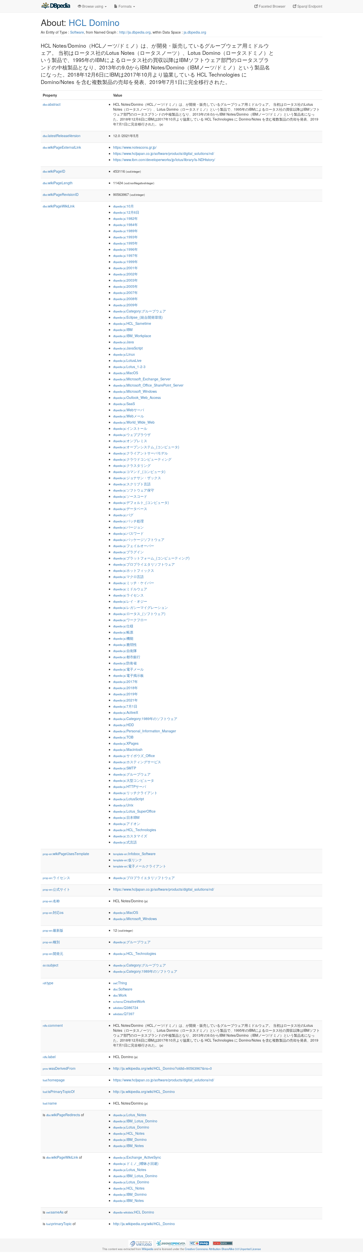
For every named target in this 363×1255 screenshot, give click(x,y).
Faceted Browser (271, 6)
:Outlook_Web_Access (137, 397)
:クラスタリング (132, 465)
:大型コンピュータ (133, 780)
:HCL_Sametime (132, 323)
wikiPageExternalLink (62, 147)
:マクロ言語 (128, 576)
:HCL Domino (133, 1212)
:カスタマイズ (130, 835)
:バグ (123, 514)
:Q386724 (125, 1007)
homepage (54, 1079)
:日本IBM (126, 817)
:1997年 (125, 255)
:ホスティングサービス (137, 761)
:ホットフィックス (133, 570)
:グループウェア (132, 774)
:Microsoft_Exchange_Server (142, 378)
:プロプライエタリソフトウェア (144, 564)
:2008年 (125, 298)
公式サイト (56, 889)
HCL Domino (94, 22)
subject (50, 965)
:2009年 (125, 304)
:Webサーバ (128, 409)
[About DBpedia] (55, 6)
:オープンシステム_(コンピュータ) (146, 446)
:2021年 (125, 700)
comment (53, 1025)
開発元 (53, 953)
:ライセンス (128, 595)
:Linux (124, 354)
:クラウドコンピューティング (142, 459)
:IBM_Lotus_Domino (135, 1120)
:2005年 (125, 286)
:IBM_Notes (128, 1145)
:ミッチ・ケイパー (133, 582)
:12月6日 (126, 212)
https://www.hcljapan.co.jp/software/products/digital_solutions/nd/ (163, 153)
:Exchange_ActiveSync (137, 1157)
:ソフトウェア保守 (133, 490)
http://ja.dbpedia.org (135, 32)
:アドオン (126, 823)
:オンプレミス (130, 440)
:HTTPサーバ (129, 786)
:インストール (130, 428)
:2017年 (125, 681)
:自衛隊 (125, 650)
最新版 (53, 930)
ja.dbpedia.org (195, 32)
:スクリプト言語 (132, 483)
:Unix (123, 804)
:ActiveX (125, 712)
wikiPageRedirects (63, 1114)
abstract (51, 104)
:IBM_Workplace (132, 335)
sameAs (54, 1212)
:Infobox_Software (134, 853)
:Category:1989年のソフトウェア (145, 718)
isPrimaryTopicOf (59, 1091)
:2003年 (125, 280)
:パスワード (128, 533)
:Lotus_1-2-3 (129, 366)
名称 (51, 900)
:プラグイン (128, 551)
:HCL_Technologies (134, 829)
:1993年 (125, 236)
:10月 (123, 206)
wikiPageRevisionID (61, 194)
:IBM (123, 329)
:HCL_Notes (128, 1133)
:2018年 (125, 687)
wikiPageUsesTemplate (66, 853)
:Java (123, 341)
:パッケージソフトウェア (138, 539)
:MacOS (125, 372)
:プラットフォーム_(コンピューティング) (151, 557)
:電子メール (128, 669)
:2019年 (125, 693)
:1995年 (125, 243)
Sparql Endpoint (309, 6)
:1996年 (125, 249)
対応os (53, 912)
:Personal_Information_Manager (144, 730)
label (49, 1056)
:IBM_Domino (130, 1139)
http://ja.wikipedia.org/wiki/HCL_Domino (144, 1091)
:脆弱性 (125, 644)
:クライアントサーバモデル (140, 453)
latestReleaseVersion (62, 135)
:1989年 (125, 230)
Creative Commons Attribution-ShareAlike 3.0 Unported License (223, 1249)
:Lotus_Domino (131, 1127)
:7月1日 (125, 706)
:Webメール (128, 415)
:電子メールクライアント (139, 866)
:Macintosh (127, 749)
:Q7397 (123, 1013)
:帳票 (123, 632)
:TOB (123, 737)
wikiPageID (54, 171)
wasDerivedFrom (59, 1068)
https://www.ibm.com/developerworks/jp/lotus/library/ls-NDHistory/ (164, 159)
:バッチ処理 (128, 520)
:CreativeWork (129, 1001)
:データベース (130, 508)
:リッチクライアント (135, 792)
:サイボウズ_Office (134, 755)
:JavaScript (128, 348)
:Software (122, 989)
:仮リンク (127, 859)
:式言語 (125, 842)
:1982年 (125, 218)
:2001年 (125, 267)
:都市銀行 (126, 656)
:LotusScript (128, 798)
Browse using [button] (92, 6)
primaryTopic (59, 1223)
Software (77, 32)
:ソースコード (130, 496)
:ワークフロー (130, 619)
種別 (51, 941)
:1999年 (125, 261)
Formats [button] (125, 6)
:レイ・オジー (130, 601)
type (48, 982)
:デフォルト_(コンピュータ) (141, 502)
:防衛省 (125, 662)
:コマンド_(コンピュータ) (139, 471)
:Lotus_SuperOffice (134, 811)
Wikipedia (147, 1249)
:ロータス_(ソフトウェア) (139, 613)
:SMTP (124, 767)
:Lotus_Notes (129, 1114)
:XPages (126, 743)
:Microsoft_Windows (135, 391)
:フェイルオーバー (133, 545)
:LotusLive (127, 360)
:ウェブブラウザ (132, 434)
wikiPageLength (58, 182)
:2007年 (125, 292)
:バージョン (128, 527)
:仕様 (123, 625)
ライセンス (56, 877)
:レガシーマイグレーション (140, 607)
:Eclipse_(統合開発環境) (138, 317)
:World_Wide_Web (134, 422)
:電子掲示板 (128, 675)
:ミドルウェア (130, 588)
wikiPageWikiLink (59, 206)
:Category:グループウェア (139, 311)
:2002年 (125, 273)
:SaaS (124, 403)
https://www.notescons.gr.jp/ (135, 147)
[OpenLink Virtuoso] (140, 1243)
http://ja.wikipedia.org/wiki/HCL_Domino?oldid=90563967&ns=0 (162, 1068)
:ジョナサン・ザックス (137, 477)
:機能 (123, 638)
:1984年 (125, 224)
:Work (120, 995)
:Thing (120, 982)
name (50, 1103)
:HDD (123, 724)
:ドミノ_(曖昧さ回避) (136, 1163)
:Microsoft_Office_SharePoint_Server (148, 385)
